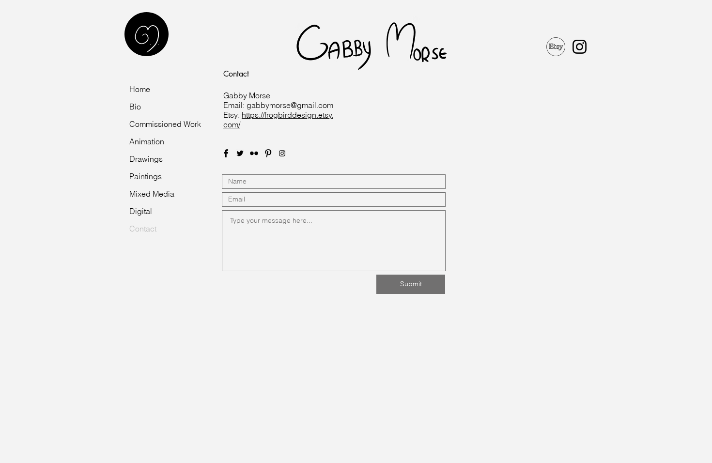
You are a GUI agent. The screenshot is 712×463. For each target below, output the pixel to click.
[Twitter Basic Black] (240, 153)
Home (139, 89)
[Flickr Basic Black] (254, 153)
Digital (140, 211)
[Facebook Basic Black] (226, 153)
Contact (142, 228)
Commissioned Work (165, 124)
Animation (146, 141)
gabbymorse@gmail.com (290, 105)
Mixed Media (151, 194)
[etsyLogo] (555, 46)
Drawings (146, 159)
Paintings (145, 176)
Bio (135, 106)
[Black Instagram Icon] (579, 46)
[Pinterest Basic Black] (268, 153)
